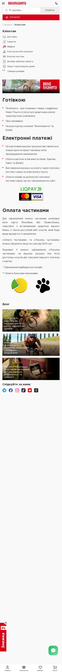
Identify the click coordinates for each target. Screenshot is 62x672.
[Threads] (36, 390)
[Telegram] (4, 390)
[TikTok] (23, 390)
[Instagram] (17, 390)
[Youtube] (30, 390)
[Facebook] (11, 390)
